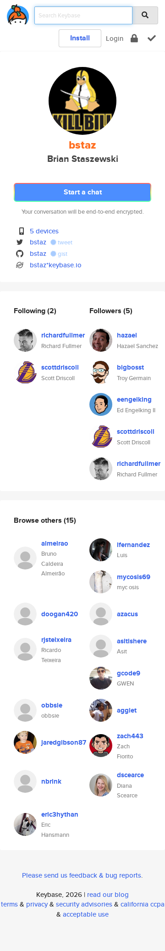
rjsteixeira (56, 640)
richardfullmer (63, 335)
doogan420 (59, 614)
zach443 (130, 736)
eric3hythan (59, 814)
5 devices (44, 231)
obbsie (51, 705)
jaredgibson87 (63, 742)
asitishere (132, 641)
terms (9, 904)
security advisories (84, 904)
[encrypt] (134, 38)
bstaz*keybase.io (56, 265)
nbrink (51, 781)
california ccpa (143, 904)
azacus (127, 614)
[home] (18, 12)
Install (80, 38)
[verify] (152, 38)
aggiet (127, 710)
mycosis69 (133, 577)
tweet (64, 242)
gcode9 (128, 673)
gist (61, 253)
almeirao (54, 543)
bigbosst (130, 367)
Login (114, 38)
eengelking (134, 399)
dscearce (130, 775)
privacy (37, 904)
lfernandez (133, 545)
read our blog (108, 894)
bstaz (38, 242)
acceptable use (86, 914)
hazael (127, 335)
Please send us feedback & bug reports (81, 875)
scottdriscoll (60, 367)
